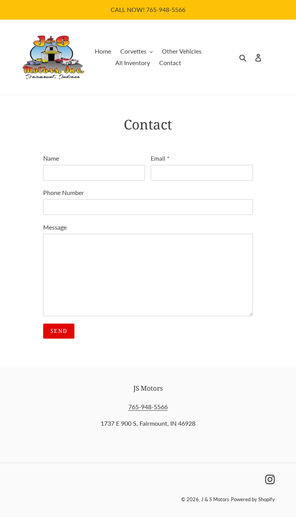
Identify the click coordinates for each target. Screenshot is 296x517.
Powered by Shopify (253, 499)
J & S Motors (215, 499)
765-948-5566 (148, 406)
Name (51, 158)
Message (55, 227)
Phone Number (63, 192)
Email (160, 158)
